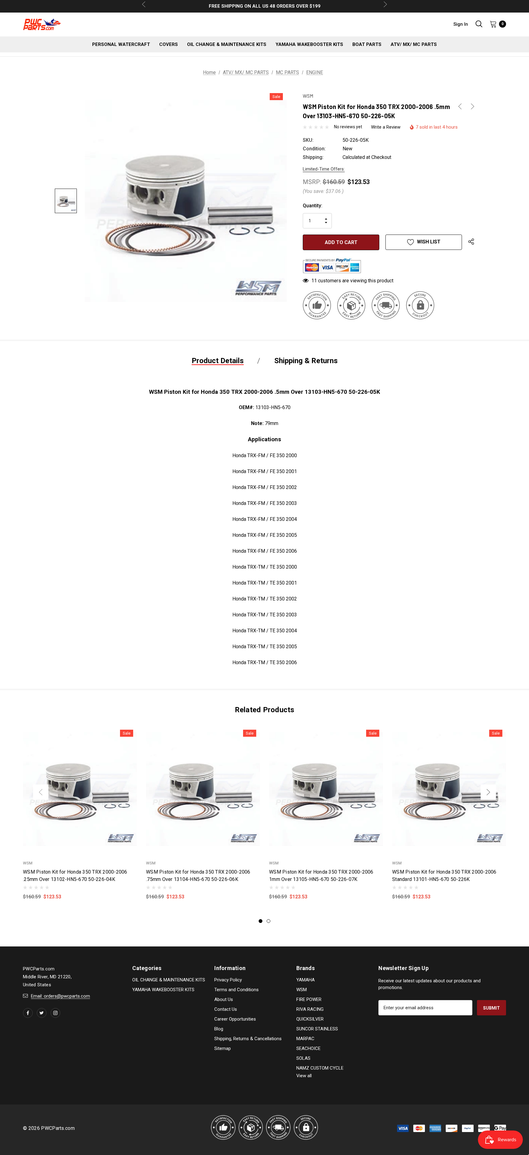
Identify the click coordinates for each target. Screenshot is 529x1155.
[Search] (479, 24)
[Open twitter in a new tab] (42, 1013)
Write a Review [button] (385, 127)
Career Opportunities (235, 1019)
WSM (301, 989)
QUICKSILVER (310, 1019)
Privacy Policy (228, 980)
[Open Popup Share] (471, 242)
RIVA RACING (310, 1009)
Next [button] (488, 792)
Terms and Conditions (236, 989)
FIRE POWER (308, 999)
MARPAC (305, 1038)
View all (304, 1075)
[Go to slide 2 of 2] (268, 921)
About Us (223, 999)
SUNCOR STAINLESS (317, 1029)
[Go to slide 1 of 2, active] (260, 921)
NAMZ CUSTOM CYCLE (319, 1068)
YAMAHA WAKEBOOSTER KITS (163, 989)
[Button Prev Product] (462, 106)
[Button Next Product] (470, 106)
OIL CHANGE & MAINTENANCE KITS (168, 980)
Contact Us (225, 1009)
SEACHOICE (308, 1048)
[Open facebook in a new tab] (28, 1013)
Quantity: (312, 206)
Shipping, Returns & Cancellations (248, 1038)
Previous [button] (40, 792)
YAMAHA (305, 980)
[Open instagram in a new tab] (55, 1013)
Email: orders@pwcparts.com (60, 996)
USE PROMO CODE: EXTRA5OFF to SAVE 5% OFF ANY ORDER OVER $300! (264, 6)
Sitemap (222, 1048)
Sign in (460, 24)
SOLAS (303, 1058)
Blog (218, 1029)
